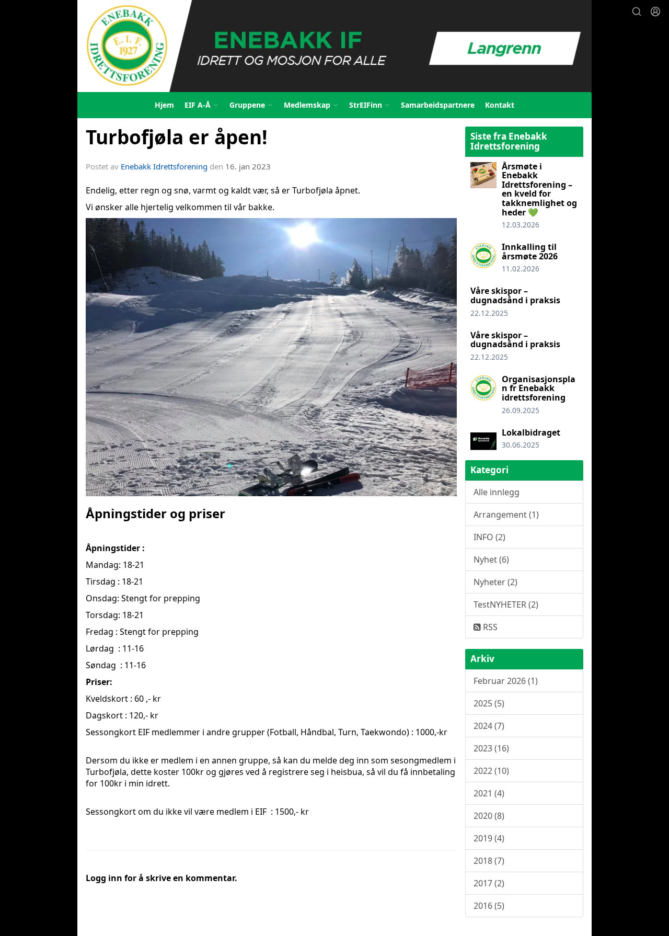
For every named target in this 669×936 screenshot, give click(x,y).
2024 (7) (489, 726)
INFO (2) (489, 537)
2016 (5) (489, 905)
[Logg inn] (655, 11)
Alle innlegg (497, 492)
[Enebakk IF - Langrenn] (334, 46)
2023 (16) (491, 748)
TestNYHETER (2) (506, 604)
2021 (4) (489, 793)
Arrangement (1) (506, 514)
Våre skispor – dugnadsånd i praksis (515, 295)
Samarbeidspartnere (438, 105)
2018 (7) (489, 860)
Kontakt (499, 105)
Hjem (164, 105)
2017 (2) (489, 883)
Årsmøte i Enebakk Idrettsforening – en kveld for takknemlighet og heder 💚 (539, 189)
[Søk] (636, 11)
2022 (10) (491, 771)
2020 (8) (489, 815)
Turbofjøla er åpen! (177, 137)
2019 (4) (489, 838)
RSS (489, 627)
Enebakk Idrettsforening (164, 166)
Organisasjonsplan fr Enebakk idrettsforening (538, 388)
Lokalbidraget (531, 432)
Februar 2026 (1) (506, 681)
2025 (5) (489, 703)
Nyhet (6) (491, 559)
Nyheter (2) (495, 582)
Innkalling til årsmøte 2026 (530, 251)
